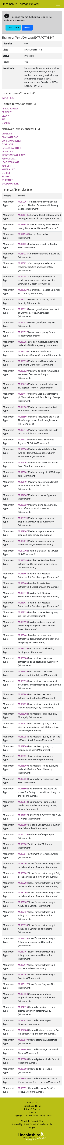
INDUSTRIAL (8, 98)
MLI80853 (23, 779)
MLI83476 (23, 430)
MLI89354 (23, 737)
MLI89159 (23, 938)
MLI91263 (23, 463)
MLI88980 (23, 658)
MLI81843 (23, 215)
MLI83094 (23, 1069)
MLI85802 (23, 789)
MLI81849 (23, 1050)
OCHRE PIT (7, 173)
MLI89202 (23, 873)
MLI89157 (23, 912)
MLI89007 (23, 531)
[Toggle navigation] (58, 4)
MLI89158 (23, 925)
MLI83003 (23, 1059)
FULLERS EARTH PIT (11, 148)
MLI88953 (23, 994)
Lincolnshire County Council (40, 1116)
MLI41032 (23, 440)
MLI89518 (23, 300)
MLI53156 (23, 361)
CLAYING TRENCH (10, 137)
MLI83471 (23, 603)
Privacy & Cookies (32, 1109)
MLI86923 (23, 723)
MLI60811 (23, 854)
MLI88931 (23, 263)
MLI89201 (23, 864)
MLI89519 (23, 965)
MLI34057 (23, 815)
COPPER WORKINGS (12, 141)
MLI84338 (23, 254)
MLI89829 (23, 371)
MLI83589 (23, 449)
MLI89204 (23, 893)
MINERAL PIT (8, 169)
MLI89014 (23, 541)
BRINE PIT (6, 112)
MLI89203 (23, 883)
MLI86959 (23, 505)
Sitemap (32, 1112)
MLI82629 (23, 1007)
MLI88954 (23, 681)
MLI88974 (23, 518)
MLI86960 (23, 766)
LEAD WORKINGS (10, 162)
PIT (3, 119)
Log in (32, 1128)
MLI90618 (23, 322)
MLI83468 (23, 574)
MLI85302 (23, 714)
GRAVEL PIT (7, 152)
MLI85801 (23, 417)
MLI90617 (23, 984)
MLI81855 (23, 244)
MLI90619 (23, 309)
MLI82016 (23, 351)
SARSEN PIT (7, 180)
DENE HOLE (7, 144)
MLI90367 (23, 202)
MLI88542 (23, 1079)
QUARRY (6, 123)
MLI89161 (23, 952)
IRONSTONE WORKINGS (13, 155)
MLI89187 (23, 902)
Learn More (13, 28)
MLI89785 (23, 342)
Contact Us (32, 1103)
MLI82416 (23, 384)
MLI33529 (23, 290)
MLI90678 (23, 802)
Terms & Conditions (32, 1106)
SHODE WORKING (10, 184)
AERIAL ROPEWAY (11, 109)
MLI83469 (23, 583)
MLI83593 (23, 622)
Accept (27, 28)
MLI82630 (23, 704)
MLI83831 (23, 756)
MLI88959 (23, 671)
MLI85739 (23, 649)
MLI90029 (23, 835)
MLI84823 (23, 1020)
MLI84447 (23, 394)
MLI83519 (23, 1040)
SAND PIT (6, 177)
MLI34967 (23, 495)
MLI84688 (23, 1030)
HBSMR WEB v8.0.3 (31, 1124)
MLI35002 (23, 472)
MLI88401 (23, 635)
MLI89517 (23, 332)
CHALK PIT (7, 134)
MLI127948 (23, 234)
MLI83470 (23, 593)
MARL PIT (6, 166)
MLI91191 (23, 482)
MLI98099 (23, 560)
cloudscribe (47, 1124)
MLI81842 (23, 225)
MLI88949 (23, 694)
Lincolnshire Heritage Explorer (20, 4)
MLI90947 (23, 277)
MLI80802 (23, 844)
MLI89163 (23, 975)
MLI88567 (23, 407)
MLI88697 (23, 825)
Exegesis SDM (37, 1121)
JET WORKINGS (9, 159)
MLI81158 (23, 612)
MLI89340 (23, 746)
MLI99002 (23, 551)
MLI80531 (23, 1088)
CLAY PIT (6, 116)
